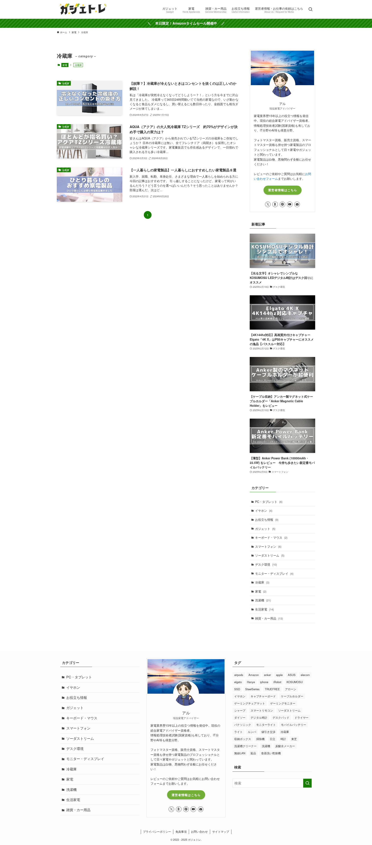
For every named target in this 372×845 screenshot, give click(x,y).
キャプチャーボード (263, 696)
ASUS (292, 675)
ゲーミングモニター (282, 703)
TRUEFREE (272, 689)
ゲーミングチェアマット (249, 703)
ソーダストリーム (269, 555)
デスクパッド (281, 717)
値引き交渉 (268, 732)
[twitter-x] (268, 204)
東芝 (294, 739)
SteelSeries (252, 689)
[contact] (297, 204)
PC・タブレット (268, 501)
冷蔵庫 (262, 582)
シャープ (239, 710)
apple (279, 675)
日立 (272, 739)
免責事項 (181, 831)
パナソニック (242, 725)
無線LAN (239, 753)
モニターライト (266, 725)
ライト (238, 732)
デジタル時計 (259, 717)
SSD (237, 689)
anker (267, 675)
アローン (290, 689)
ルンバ (252, 732)
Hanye (251, 682)
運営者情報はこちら (282, 190)
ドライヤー (301, 717)
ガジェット (265, 528)
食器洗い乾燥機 (271, 753)
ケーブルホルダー (292, 696)
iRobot (277, 682)
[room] (275, 204)
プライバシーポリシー (157, 831)
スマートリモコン (262, 710)
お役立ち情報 (266, 519)
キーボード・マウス (271, 537)
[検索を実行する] (307, 783)
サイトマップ (220, 831)
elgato (238, 682)
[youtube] (290, 204)
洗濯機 (263, 600)
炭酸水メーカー (285, 746)
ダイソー (239, 717)
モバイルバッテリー (293, 725)
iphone (264, 682)
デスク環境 (266, 564)
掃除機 (260, 739)
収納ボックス (242, 739)
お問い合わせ (199, 831)
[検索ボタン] (310, 9)
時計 (283, 739)
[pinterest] (282, 204)
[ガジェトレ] (83, 9)
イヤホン (263, 510)
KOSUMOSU (295, 682)
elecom (305, 675)
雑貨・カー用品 (269, 618)
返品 (253, 753)
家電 (64, 65)
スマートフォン (268, 546)
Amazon (253, 675)
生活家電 (264, 609)
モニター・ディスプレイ (274, 573)
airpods (238, 675)
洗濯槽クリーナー (245, 746)
